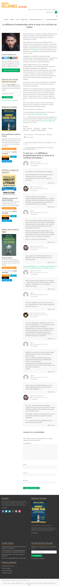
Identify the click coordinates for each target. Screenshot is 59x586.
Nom (25, 464)
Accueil (5, 583)
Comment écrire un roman (8, 566)
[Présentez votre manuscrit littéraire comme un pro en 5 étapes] (9, 175)
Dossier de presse (48, 9)
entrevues (37, 128)
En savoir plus (34, 532)
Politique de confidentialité (49, 583)
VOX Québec (34, 49)
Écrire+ (29, 9)
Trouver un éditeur (6, 568)
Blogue (12, 19)
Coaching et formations (37, 19)
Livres (17, 19)
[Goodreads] (11, 57)
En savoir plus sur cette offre (10, 100)
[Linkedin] (8, 57)
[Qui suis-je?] (11, 33)
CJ (32, 342)
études (44, 128)
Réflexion (50, 134)
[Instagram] (13, 57)
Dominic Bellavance (29, 134)
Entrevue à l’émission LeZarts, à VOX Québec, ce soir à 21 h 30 (39, 143)
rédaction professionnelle (38, 130)
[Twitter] (5, 57)
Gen (33, 210)
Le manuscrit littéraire (7, 570)
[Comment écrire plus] (9, 110)
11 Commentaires (29, 137)
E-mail (25, 473)
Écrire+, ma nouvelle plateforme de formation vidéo (14, 558)
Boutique (41, 9)
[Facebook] (3, 57)
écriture (29, 128)
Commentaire (27, 443)
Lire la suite (4, 507)
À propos (6, 19)
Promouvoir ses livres (7, 572)
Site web (25, 480)
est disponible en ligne (40, 114)
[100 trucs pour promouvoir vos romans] (9, 235)
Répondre (52, 183)
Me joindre (55, 9)
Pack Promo (35, 9)
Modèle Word (24, 19)
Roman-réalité (47, 120)
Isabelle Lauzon (36, 162)
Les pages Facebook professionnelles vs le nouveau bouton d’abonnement (38, 148)
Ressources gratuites (51, 19)
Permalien (35, 165)
